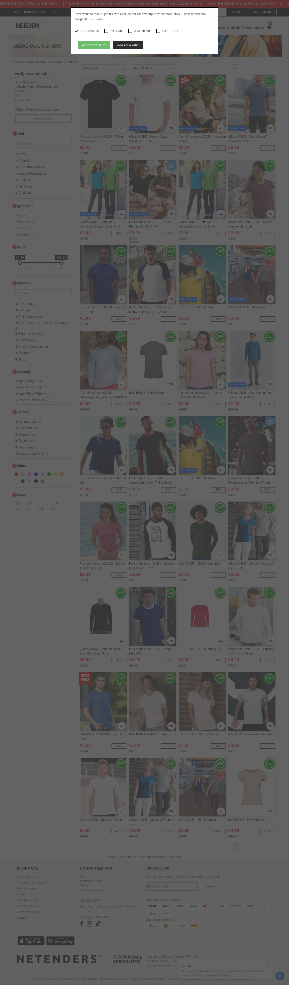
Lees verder (96, 19)
